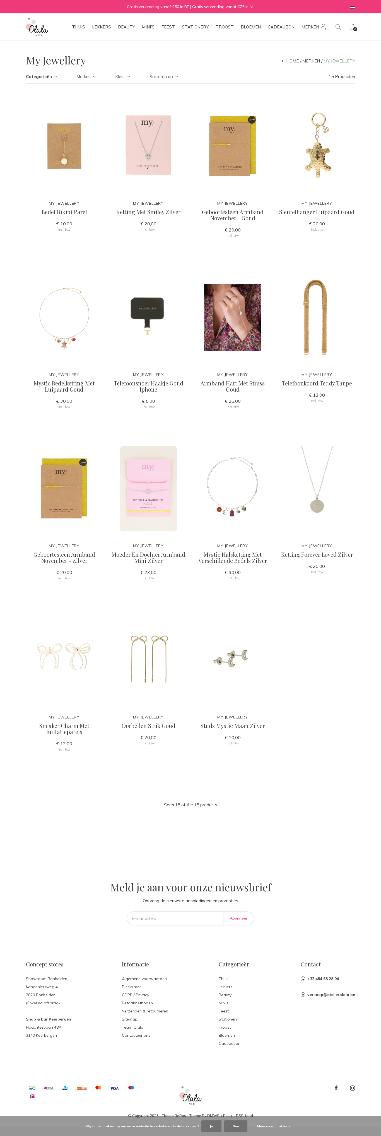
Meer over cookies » (273, 1126)
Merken (310, 27)
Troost (225, 27)
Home (292, 61)
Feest (168, 27)
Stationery (195, 27)
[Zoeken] (338, 27)
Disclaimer (131, 986)
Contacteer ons (136, 1035)
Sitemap (130, 1019)
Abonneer (238, 918)
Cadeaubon (281, 27)
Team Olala (132, 1027)
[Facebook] (336, 1088)
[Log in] (323, 27)
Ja (211, 1126)
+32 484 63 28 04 (323, 978)
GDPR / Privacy (135, 994)
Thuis (78, 27)
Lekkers (101, 27)
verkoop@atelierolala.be (331, 994)
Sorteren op (161, 76)
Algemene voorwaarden (144, 978)
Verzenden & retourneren (145, 1011)
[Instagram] (352, 1088)
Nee (236, 1126)
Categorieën (39, 76)
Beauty (126, 27)
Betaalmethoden (137, 1002)
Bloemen (251, 27)
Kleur (120, 76)
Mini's (148, 27)
